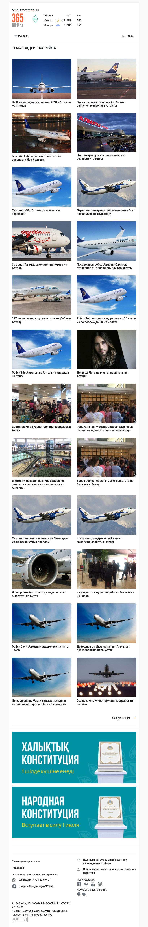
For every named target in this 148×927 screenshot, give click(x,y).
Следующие (122, 718)
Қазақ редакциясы (23, 9)
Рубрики (23, 35)
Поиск (129, 35)
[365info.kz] (22, 20)
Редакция (18, 867)
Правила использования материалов (34, 874)
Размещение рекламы (26, 861)
